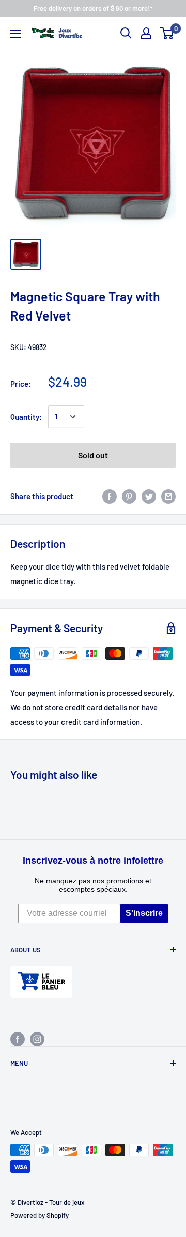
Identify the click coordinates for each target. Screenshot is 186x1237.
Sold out (93, 455)
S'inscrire (144, 913)
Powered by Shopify (39, 1215)
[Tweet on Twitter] (149, 496)
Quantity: (26, 416)
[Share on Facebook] (109, 496)
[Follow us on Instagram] (37, 1038)
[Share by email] (168, 496)
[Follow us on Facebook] (17, 1038)
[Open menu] (15, 34)
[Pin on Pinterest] (129, 496)
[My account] (146, 33)
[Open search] (126, 33)
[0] (167, 33)
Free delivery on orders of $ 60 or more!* (93, 8)
